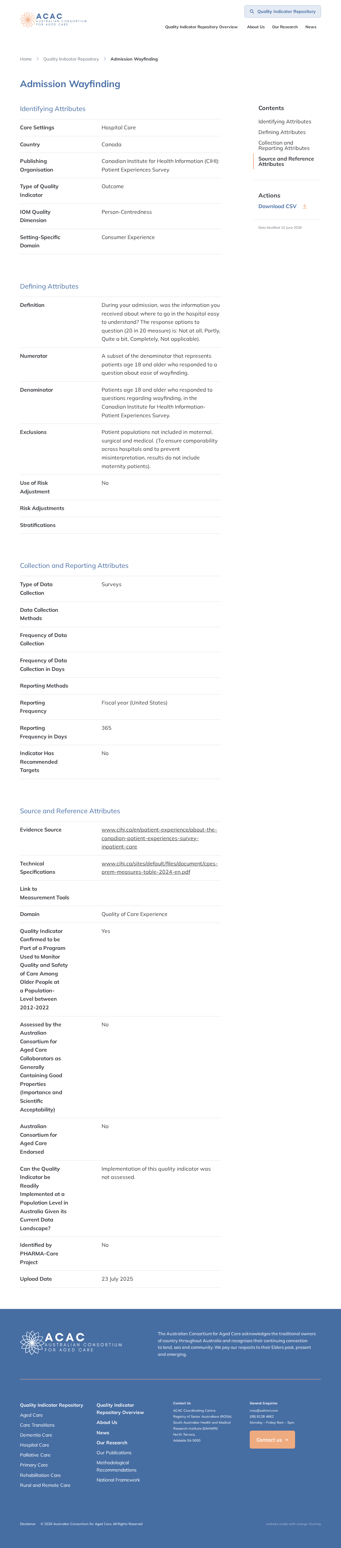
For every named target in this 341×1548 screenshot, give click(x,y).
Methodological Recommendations (117, 1466)
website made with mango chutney (293, 1524)
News (310, 26)
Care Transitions (37, 1425)
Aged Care (31, 1415)
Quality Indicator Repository (71, 59)
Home (26, 59)
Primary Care (34, 1465)
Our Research (112, 1443)
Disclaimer (28, 1524)
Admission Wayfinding (134, 59)
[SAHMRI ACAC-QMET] (53, 20)
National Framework (118, 1480)
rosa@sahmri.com (264, 1410)
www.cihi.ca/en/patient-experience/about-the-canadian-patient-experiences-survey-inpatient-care (159, 838)
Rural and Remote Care (45, 1485)
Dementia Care (36, 1435)
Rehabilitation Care (40, 1475)
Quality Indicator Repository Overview (201, 26)
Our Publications (114, 1453)
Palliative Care (35, 1455)
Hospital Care (34, 1445)
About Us (256, 26)
